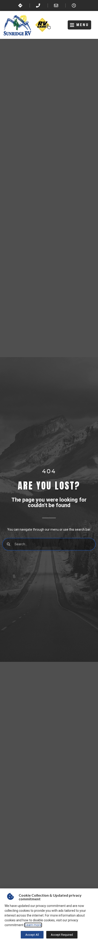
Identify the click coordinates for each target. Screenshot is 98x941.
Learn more (33, 925)
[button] (79, 25)
